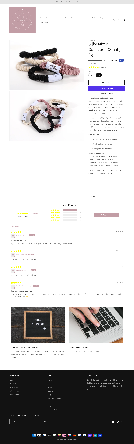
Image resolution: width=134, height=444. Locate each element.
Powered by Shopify (72, 439)
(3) (92, 75)
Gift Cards (51, 402)
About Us (51, 387)
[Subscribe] (44, 421)
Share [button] (93, 196)
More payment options (106, 93)
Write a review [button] (106, 215)
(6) (99, 75)
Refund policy (14, 391)
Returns (72, 356)
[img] (16, 232)
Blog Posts (13, 384)
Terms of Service (14, 387)
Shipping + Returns (54, 398)
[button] (49, 18)
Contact (50, 391)
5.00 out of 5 (33, 214)
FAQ (49, 395)
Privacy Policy (14, 395)
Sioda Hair (63, 439)
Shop (50, 384)
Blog (49, 406)
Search (11, 380)
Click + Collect (53, 409)
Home (50, 380)
